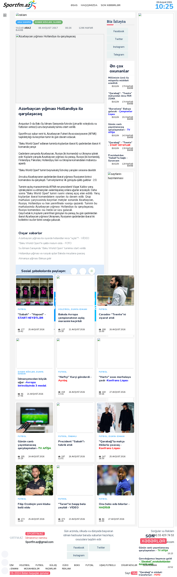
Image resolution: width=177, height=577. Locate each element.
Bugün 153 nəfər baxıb (122, 118)
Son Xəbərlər (110, 5)
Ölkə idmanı (150, 565)
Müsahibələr (32, 568)
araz (28, 28)
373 (63, 519)
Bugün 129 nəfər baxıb (122, 165)
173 (22, 519)
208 (103, 329)
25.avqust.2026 (36, 329)
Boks (77, 565)
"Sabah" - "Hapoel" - (32, 316)
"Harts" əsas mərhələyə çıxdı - (115, 378)
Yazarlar (50, 568)
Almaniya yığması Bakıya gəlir (34, 258)
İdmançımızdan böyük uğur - (32, 382)
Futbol (40, 565)
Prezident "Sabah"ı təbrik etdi (71, 443)
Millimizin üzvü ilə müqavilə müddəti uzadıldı (118, 80)
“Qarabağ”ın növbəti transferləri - (150, 574)
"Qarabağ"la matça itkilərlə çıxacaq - (111, 445)
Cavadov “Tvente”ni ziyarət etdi (112, 316)
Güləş (53, 565)
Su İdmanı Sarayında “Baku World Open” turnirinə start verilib (52, 248)
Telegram (119, 54)
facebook (119, 31)
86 (102, 519)
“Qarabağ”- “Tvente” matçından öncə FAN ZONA (120, 96)
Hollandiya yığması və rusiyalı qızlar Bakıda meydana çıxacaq (51, 253)
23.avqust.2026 (76, 519)
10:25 (164, 6)
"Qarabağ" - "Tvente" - (120, 144)
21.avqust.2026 (76, 329)
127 (63, 329)
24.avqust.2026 (36, 456)
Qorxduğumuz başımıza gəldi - (155, 561)
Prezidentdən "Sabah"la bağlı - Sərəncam (118, 158)
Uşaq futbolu (107, 565)
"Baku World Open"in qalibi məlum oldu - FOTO (44, 243)
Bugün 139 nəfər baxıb (122, 149)
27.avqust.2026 (117, 392)
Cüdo (65, 565)
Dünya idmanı (10, 568)
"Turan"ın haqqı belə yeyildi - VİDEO (72, 505)
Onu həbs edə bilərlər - (114, 505)
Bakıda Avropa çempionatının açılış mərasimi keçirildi (71, 318)
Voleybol (24, 565)
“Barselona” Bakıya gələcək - (120, 111)
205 (22, 456)
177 (22, 329)
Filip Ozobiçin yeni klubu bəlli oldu (34, 505)
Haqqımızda (89, 5)
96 (21, 394)
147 (103, 456)
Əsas (74, 5)
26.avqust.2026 (117, 329)
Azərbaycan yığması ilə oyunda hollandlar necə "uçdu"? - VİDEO (53, 238)
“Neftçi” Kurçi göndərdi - (75, 378)
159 (63, 392)
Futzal (90, 565)
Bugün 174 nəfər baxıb (122, 103)
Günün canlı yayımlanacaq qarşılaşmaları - (119, 128)
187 (63, 456)
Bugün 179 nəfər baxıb (122, 87)
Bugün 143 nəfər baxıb (122, 136)
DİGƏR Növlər (129, 565)
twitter (119, 39)
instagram (118, 46)
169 (103, 392)
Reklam (66, 568)
